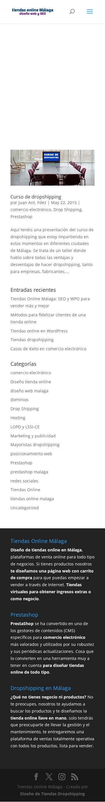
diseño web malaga (29, 391)
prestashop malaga (29, 472)
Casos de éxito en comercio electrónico (48, 348)
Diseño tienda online (30, 381)
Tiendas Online (25, 489)
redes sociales (24, 481)
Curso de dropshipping (35, 197)
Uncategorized (24, 507)
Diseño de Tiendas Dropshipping (52, 793)
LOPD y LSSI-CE (25, 427)
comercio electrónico (30, 209)
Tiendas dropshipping (32, 339)
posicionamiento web (31, 453)
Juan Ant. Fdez (32, 202)
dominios (19, 399)
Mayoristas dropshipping (35, 444)
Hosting (17, 417)
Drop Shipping (67, 209)
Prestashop (21, 216)
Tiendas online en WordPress (39, 331)
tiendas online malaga (32, 498)
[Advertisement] (52, 94)
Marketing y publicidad (33, 436)
